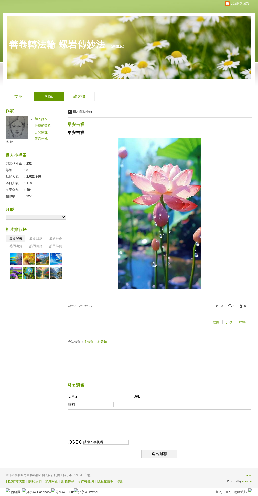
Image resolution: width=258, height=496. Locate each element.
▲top (249, 475)
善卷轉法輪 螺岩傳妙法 (57, 44)
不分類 (89, 342)
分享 (229, 322)
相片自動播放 (82, 111)
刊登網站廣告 (15, 481)
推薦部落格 (43, 126)
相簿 (49, 96)
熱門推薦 (55, 246)
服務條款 (67, 481)
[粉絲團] (8, 490)
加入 (227, 492)
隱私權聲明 (105, 481)
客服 (120, 481)
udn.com (247, 481)
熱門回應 (35, 246)
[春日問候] (16, 259)
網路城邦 (240, 492)
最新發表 (15, 238)
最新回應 (35, 238)
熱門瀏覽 (15, 246)
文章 (18, 96)
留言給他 (41, 139)
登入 (218, 492)
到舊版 (117, 46)
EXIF (242, 322)
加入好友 (41, 119)
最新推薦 (55, 238)
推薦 (216, 322)
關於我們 (35, 481)
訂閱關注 (41, 132)
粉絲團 (16, 492)
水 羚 (9, 142)
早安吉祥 (76, 124)
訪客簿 (79, 96)
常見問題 (51, 481)
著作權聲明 (86, 481)
